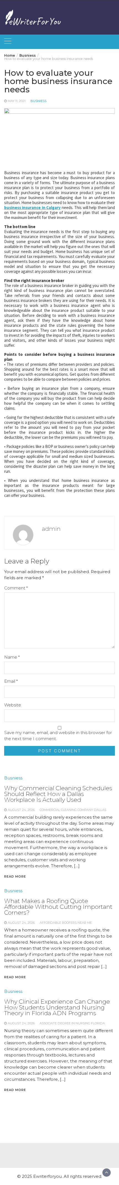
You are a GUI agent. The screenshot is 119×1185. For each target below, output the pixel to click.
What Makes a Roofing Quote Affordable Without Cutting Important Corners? (58, 906)
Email (11, 681)
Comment (16, 588)
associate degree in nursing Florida (72, 1023)
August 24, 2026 (21, 810)
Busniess (38, 101)
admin (51, 528)
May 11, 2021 (16, 101)
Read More (15, 876)
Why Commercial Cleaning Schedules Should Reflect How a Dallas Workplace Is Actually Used (58, 794)
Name (12, 657)
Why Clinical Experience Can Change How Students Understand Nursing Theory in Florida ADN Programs (57, 1007)
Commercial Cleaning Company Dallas (73, 810)
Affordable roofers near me (66, 923)
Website (12, 705)
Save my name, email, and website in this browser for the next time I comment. (58, 735)
